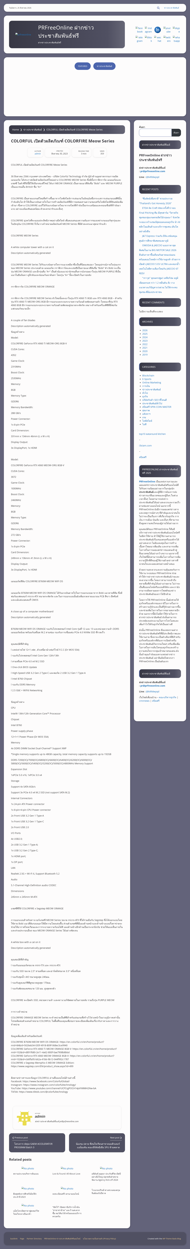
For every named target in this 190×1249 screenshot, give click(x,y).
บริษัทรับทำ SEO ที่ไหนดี (154, 399)
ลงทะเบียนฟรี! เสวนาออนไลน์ (65, 1193)
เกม (144, 417)
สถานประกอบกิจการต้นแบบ (26, 1173)
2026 (144, 330)
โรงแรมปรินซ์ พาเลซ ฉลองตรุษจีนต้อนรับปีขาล (106, 1192)
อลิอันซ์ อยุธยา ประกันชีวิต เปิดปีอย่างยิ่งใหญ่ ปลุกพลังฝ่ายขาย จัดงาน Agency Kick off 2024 (106, 1176)
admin (38, 153)
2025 (144, 333)
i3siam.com (145, 445)
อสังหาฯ (146, 413)
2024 (144, 337)
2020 (144, 351)
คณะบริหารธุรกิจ (167, 697)
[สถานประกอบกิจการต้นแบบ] (27, 1168)
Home (15, 129)
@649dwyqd (152, 177)
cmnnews (144, 700)
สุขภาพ (146, 410)
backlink (13, 1238)
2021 (144, 347)
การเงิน (146, 386)
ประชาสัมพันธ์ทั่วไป (152, 403)
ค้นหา (142, 127)
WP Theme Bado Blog (172, 1238)
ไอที (144, 424)
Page (22, 1238)
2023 (144, 340)
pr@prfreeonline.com (152, 171)
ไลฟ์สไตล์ (147, 420)
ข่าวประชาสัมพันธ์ (171, 8)
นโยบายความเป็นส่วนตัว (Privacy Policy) (99, 1238)
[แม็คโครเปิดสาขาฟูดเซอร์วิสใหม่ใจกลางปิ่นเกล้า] (27, 1205)
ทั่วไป (145, 392)
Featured (82, 66)
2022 (144, 344)
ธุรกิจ (145, 396)
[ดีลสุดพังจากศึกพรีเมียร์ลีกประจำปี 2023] (27, 1188)
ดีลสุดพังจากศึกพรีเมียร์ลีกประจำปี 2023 (25, 1195)
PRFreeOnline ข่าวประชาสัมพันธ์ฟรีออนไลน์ (62, 1238)
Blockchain (148, 375)
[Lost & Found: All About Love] (67, 1168)
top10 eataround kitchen (152, 433)
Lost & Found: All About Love (66, 1173)
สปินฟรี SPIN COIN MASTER (156, 406)
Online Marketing (151, 382)
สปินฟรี (142, 457)
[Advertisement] (95, 92)
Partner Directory (34, 1238)
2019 (144, 354)
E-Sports (146, 379)
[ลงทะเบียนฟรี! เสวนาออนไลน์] (67, 1188)
